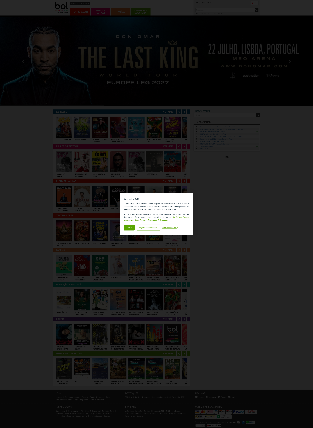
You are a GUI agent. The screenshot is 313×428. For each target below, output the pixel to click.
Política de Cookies (181, 217)
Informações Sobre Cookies (135, 220)
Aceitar (129, 227)
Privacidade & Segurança (158, 220)
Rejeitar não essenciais (148, 227)
